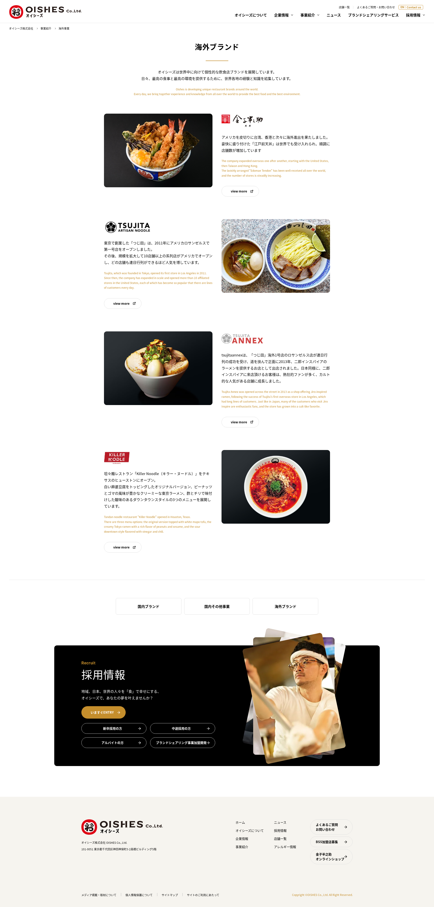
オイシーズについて (251, 15)
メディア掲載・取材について (98, 895)
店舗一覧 (344, 7)
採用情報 (280, 830)
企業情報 (242, 838)
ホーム (240, 822)
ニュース (334, 15)
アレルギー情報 (285, 846)
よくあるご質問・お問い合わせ (376, 7)
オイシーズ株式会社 (21, 28)
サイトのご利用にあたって (203, 895)
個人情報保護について (139, 895)
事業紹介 (45, 28)
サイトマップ (170, 895)
